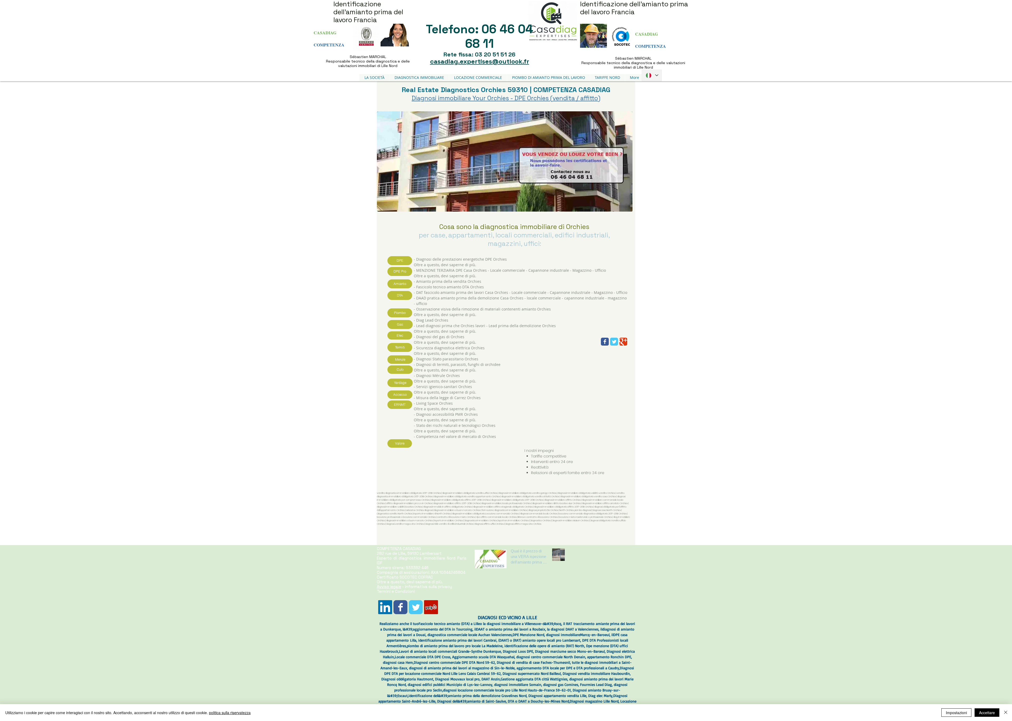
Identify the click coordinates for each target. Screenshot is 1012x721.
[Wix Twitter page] (614, 342)
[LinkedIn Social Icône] (385, 607)
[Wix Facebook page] (605, 342)
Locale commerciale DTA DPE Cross (422, 657)
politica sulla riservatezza (230, 712)
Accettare (987, 712)
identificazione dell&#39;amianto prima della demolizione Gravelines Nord (467, 695)
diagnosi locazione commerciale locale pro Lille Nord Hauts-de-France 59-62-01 (507, 690)
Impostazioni (956, 712)
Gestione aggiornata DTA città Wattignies (534, 679)
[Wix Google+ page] (623, 342)
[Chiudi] (1006, 712)
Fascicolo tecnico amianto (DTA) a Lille (449, 623)
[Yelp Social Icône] (431, 607)
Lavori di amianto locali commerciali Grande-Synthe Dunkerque (450, 651)
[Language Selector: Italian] (652, 75)
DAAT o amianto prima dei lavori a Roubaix (510, 629)
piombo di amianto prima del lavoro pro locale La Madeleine (455, 645)
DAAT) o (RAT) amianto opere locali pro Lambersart (539, 640)
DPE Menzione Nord (528, 634)
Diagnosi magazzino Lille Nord (594, 701)
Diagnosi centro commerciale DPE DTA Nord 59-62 (454, 662)
